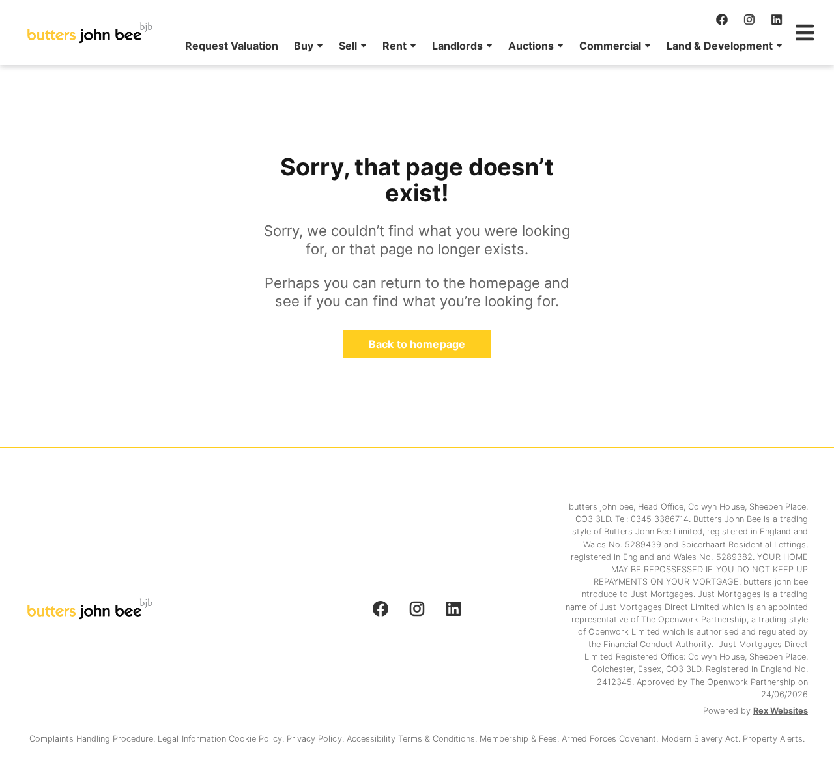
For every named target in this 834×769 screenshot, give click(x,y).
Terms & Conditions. (439, 739)
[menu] (480, 45)
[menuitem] (231, 45)
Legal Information (193, 739)
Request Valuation (231, 45)
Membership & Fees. (520, 739)
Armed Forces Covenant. (611, 739)
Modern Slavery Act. (702, 739)
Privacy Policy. (316, 739)
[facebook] (722, 19)
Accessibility (372, 739)
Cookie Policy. (258, 739)
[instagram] (749, 19)
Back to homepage (417, 344)
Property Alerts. (774, 739)
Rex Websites (780, 711)
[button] (308, 45)
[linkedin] (777, 19)
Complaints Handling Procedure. (93, 739)
